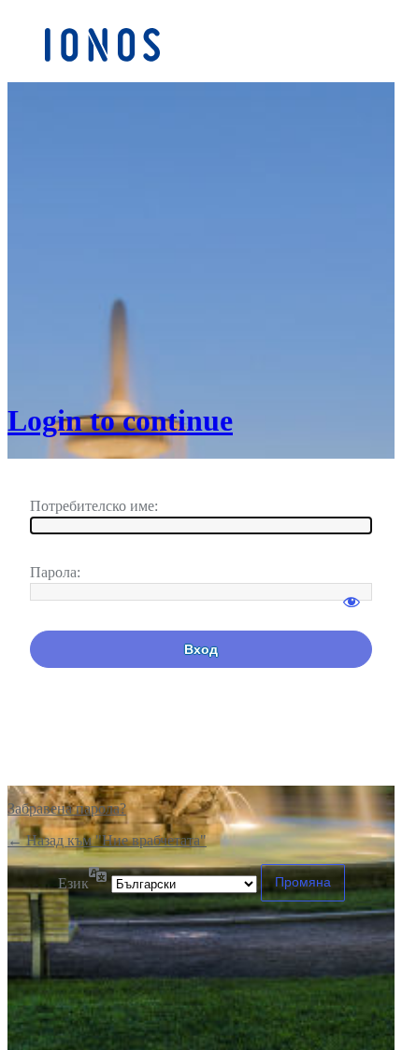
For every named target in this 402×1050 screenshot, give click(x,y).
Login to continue (120, 420)
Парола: (55, 572)
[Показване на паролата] (351, 593)
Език (73, 883)
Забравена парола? (66, 808)
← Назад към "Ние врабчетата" (107, 840)
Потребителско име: (94, 506)
